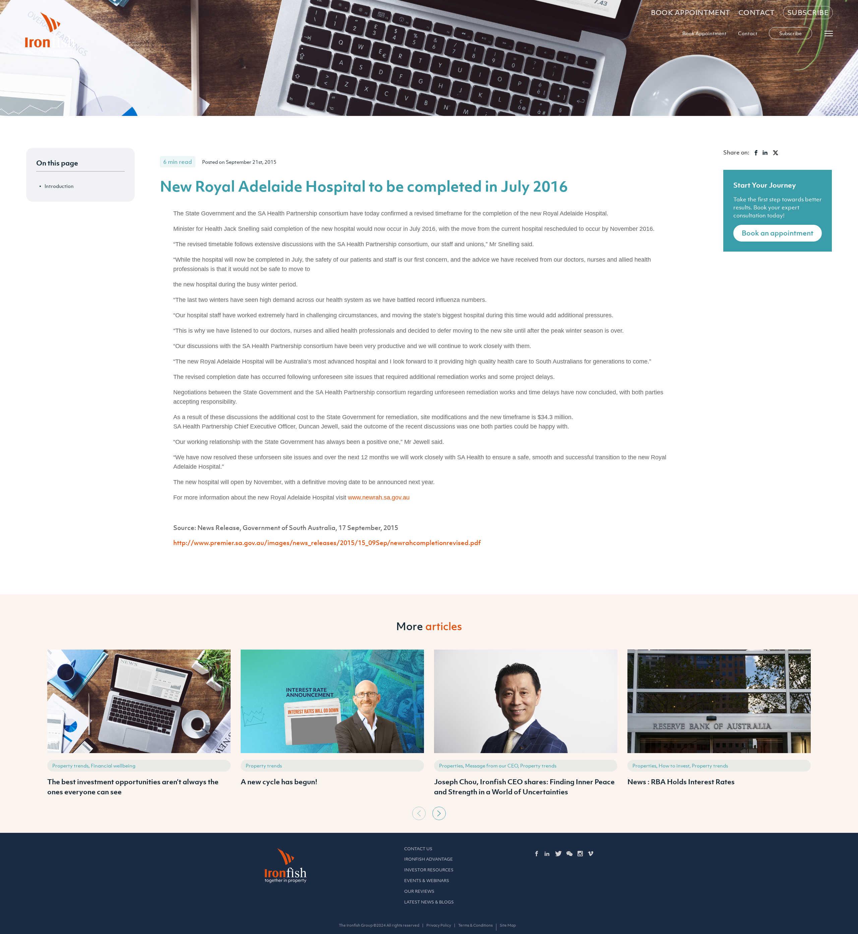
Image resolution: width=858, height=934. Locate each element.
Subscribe (808, 12)
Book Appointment (690, 12)
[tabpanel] (139, 727)
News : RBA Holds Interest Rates (681, 781)
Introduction (59, 186)
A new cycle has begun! (279, 781)
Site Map (508, 925)
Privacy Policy (438, 925)
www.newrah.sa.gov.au (379, 497)
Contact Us (418, 849)
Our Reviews (419, 891)
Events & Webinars (426, 880)
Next (439, 813)
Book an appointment (777, 233)
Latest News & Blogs (429, 902)
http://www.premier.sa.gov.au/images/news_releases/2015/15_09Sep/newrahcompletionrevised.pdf (327, 543)
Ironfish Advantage (428, 859)
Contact (756, 12)
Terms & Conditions (475, 925)
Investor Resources (428, 870)
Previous (419, 813)
